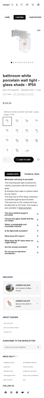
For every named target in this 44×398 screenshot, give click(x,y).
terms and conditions (30, 375)
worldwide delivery (30, 362)
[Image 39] (28, 62)
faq (24, 379)
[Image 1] (11, 62)
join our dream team (11, 327)
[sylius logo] (6, 4)
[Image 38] (26, 62)
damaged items (9, 375)
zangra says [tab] (12, 174)
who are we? (8, 323)
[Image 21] (13, 62)
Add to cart (25, 159)
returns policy (28, 367)
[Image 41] (32, 62)
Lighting (20, 17)
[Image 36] (22, 62)
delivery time (8, 371)
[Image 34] (17, 62)
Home (7, 17)
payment (7, 367)
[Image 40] (30, 62)
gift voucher (8, 379)
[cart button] (33, 4)
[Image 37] (24, 62)
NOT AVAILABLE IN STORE (23, 94)
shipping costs (9, 362)
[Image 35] (20, 62)
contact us (7, 332)
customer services (29, 371)
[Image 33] (15, 62)
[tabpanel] (22, 216)
